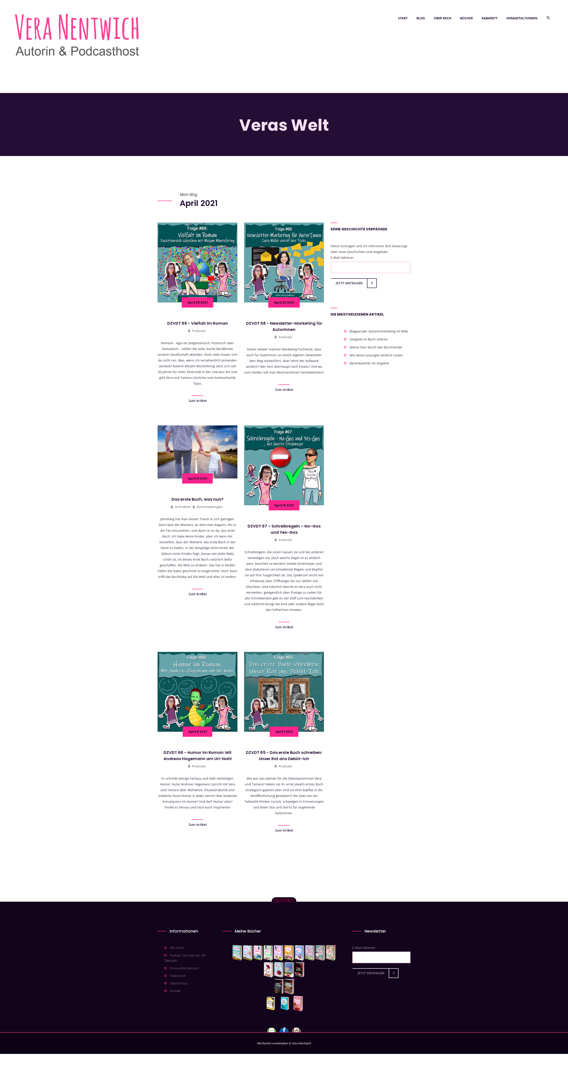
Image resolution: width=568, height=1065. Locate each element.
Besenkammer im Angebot (369, 363)
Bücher (466, 18)
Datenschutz (178, 983)
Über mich (442, 18)
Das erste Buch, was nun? (197, 499)
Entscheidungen (210, 507)
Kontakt (175, 991)
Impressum (178, 976)
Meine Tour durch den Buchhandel (376, 347)
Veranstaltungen (521, 18)
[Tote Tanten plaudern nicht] (289, 953)
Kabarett (489, 18)
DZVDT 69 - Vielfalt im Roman (197, 323)
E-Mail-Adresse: (342, 257)
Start (403, 18)
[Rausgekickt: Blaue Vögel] (285, 1003)
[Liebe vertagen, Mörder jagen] (247, 953)
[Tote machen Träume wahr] (258, 953)
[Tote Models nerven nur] (237, 953)
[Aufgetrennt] (289, 986)
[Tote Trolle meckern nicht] (278, 953)
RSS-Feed (176, 948)
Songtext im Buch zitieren (369, 339)
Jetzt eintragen (349, 283)
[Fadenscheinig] (279, 986)
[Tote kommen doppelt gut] (330, 953)
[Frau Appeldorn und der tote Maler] (268, 970)
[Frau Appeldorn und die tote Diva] (299, 970)
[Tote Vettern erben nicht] (320, 953)
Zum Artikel (198, 401)
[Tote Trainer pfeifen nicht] (299, 953)
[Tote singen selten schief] (310, 953)
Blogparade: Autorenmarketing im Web (379, 331)
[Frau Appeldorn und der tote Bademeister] (279, 970)
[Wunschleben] (298, 1003)
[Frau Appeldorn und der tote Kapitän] (289, 970)
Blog (420, 18)
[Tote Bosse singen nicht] (268, 953)
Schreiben (183, 507)
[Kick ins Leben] (271, 1003)
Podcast (199, 331)
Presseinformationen (184, 968)
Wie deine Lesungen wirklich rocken (376, 355)
